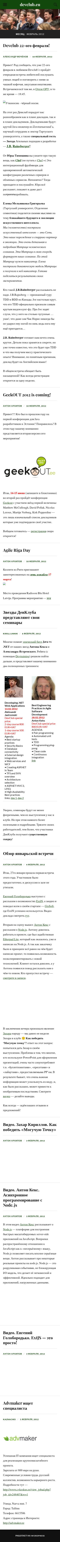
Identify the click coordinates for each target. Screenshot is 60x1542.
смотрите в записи (14, 978)
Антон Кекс (41, 925)
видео (6, 1096)
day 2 (21, 797)
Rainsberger (21, 146)
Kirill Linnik (10, 633)
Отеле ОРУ (42, 89)
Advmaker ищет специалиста (18, 1405)
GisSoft (49, 906)
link (34, 760)
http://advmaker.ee (13, 1523)
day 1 (14, 797)
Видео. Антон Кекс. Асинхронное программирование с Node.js (22, 1197)
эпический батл (32, 642)
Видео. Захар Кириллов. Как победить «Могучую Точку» (30, 1126)
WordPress (38, 1536)
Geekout (8, 503)
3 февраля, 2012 (35, 1140)
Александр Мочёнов (15, 56)
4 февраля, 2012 (35, 864)
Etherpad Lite (11, 939)
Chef (18, 160)
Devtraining (22, 656)
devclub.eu (30, 4)
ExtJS (39, 901)
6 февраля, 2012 (31, 633)
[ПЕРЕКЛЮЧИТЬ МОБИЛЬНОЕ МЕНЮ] (5, 4)
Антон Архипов (12, 406)
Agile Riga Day (16, 550)
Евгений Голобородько (17, 896)
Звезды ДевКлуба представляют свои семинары (21, 617)
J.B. (9, 146)
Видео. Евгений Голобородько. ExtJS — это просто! (28, 1337)
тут (49, 598)
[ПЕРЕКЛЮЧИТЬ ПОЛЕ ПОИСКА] (55, 4)
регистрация (38, 531)
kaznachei (9, 1419)
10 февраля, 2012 (42, 56)
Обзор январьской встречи (28, 853)
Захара (7, 1033)
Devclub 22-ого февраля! (26, 45)
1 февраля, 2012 (29, 1419)
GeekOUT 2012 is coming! (27, 394)
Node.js (22, 929)
